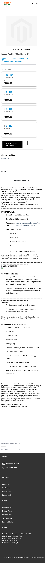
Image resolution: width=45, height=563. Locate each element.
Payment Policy (8, 522)
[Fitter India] (12, 4)
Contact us (6, 488)
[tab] (21, 172)
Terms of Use (7, 518)
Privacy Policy (7, 515)
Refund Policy (7, 507)
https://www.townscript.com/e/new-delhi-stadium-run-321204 (28, 224)
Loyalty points (7, 491)
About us (5, 484)
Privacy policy (7, 495)
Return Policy (7, 511)
